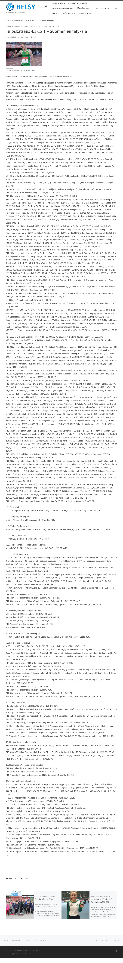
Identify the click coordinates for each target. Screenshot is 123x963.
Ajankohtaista (17, 21)
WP (14, 954)
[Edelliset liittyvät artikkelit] (109, 885)
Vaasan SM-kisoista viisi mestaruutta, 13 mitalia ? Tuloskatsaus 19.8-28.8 (101, 899)
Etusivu (8, 21)
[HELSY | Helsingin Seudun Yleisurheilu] (21, 6)
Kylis (17, 37)
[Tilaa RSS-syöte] (116, 951)
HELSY (14, 950)
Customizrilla (29, 954)
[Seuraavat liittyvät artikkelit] (114, 885)
